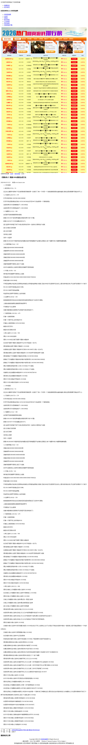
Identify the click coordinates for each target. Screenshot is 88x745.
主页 (11, 173)
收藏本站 (7, 5)
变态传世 (17, 173)
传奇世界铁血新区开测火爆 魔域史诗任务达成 (26, 730)
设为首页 (7, 7)
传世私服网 (44, 739)
